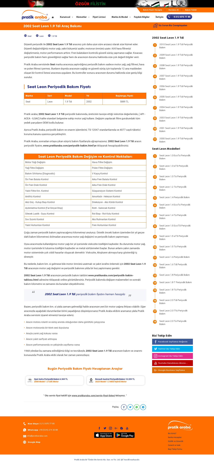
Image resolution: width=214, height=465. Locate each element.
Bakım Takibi (191, 10)
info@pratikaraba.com (37, 436)
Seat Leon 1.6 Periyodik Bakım (174, 257)
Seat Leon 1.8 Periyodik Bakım (174, 275)
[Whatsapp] (137, 407)
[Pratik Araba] (180, 426)
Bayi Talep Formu (175, 449)
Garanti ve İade (174, 445)
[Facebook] (124, 407)
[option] (54, 380)
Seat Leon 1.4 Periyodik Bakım (174, 197)
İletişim (159, 17)
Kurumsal (65, 17)
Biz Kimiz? (172, 433)
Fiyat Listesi (99, 17)
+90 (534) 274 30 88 (43, 430)
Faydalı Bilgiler (142, 17)
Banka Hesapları (175, 437)
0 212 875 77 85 (41, 423)
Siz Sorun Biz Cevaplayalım (173, 25)
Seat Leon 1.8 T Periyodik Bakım (175, 282)
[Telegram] (143, 407)
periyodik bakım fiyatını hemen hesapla (85, 294)
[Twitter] (130, 407)
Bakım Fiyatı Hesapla (152, 10)
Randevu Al (174, 10)
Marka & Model (120, 17)
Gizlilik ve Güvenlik (175, 441)
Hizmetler (81, 17)
